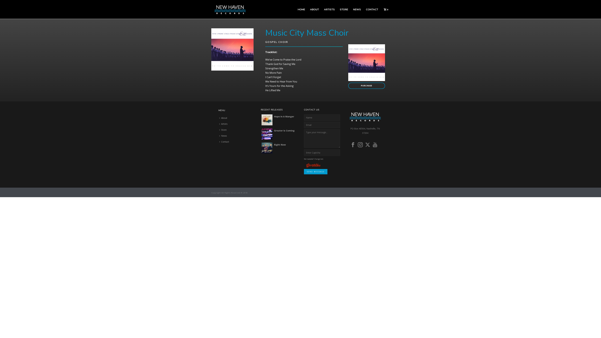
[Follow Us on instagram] (360, 145)
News (357, 9)
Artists (329, 9)
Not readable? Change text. (314, 159)
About (314, 9)
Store (344, 9)
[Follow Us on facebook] (352, 145)
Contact (372, 9)
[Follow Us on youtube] (375, 145)
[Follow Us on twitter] (367, 145)
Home (301, 9)
